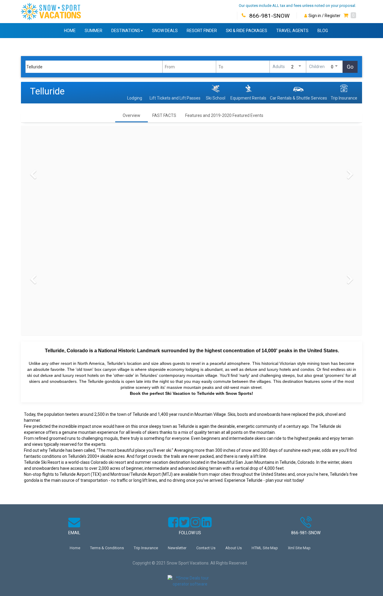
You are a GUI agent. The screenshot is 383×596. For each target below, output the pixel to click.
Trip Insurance (146, 548)
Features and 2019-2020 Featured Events (224, 115)
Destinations (125, 30)
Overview (131, 115)
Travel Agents (292, 30)
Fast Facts (164, 115)
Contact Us (205, 548)
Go (350, 67)
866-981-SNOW (269, 15)
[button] (350, 15)
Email (74, 532)
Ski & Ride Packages (246, 30)
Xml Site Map (299, 548)
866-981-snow (305, 532)
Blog (322, 30)
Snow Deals (165, 30)
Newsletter (177, 548)
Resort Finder (202, 30)
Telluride (47, 91)
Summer (93, 30)
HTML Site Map (265, 548)
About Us (233, 548)
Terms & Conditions (107, 548)
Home (70, 30)
